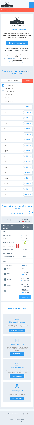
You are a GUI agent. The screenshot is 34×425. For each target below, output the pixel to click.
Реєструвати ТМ (17, 398)
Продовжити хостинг (17, 43)
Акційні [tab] (7, 98)
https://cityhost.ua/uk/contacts (12, 58)
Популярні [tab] (9, 85)
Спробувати (25, 265)
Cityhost (26, 71)
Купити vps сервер (17, 330)
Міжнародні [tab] (9, 92)
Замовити (24, 297)
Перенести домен (17, 376)
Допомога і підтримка (8, 10)
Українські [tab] (9, 88)
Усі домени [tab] (9, 101)
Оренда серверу (17, 354)
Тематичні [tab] (9, 95)
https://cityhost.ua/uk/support (17, 62)
